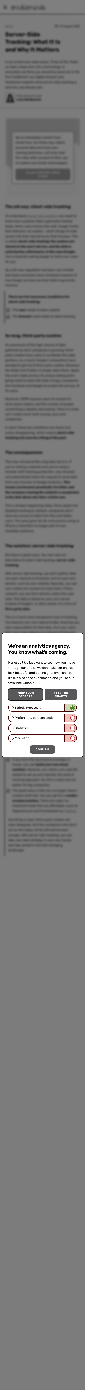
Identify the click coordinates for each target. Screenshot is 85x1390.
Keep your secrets (25, 694)
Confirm (42, 749)
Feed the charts (61, 694)
